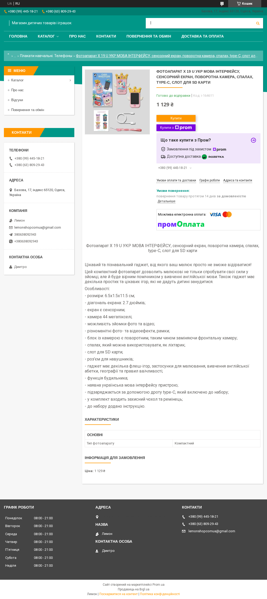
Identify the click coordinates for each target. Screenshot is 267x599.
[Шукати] (258, 23)
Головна (18, 36)
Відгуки (17, 100)
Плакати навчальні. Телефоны (46, 56)
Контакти (106, 36)
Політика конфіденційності (160, 594)
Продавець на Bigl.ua (133, 589)
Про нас (77, 36)
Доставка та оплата (202, 36)
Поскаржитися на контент (118, 594)
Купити (176, 118)
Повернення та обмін (148, 36)
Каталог (46, 36)
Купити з (167, 128)
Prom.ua (159, 584)
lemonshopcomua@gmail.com (37, 227)
